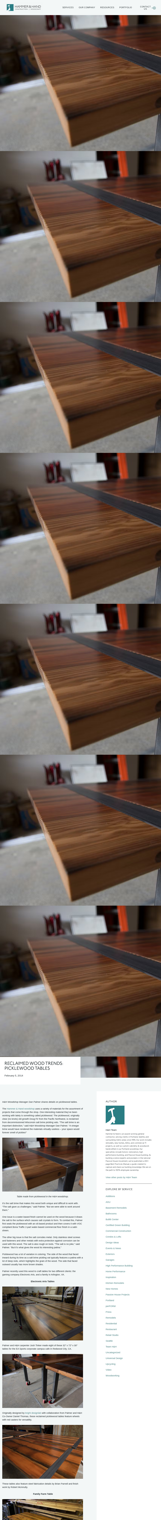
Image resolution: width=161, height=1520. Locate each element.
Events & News (113, 1248)
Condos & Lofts (113, 1237)
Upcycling (110, 1364)
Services (68, 7)
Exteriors (110, 1254)
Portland (110, 1300)
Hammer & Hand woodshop (21, 1108)
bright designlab (33, 1413)
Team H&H (111, 1346)
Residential (111, 1323)
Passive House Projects (118, 1294)
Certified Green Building (118, 1225)
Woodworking (112, 1375)
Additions (110, 1196)
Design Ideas (112, 1242)
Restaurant (111, 1329)
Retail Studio (112, 1335)
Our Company (87, 7)
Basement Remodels (116, 1208)
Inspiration (111, 1277)
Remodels (111, 1318)
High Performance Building (119, 1265)
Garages (110, 1260)
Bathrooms (111, 1213)
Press (108, 1312)
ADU (108, 1202)
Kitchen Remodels (115, 1283)
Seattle (109, 1341)
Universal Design (114, 1358)
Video (108, 1370)
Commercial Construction (118, 1231)
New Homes (112, 1289)
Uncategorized (113, 1352)
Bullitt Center (112, 1219)
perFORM (111, 1306)
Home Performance (115, 1271)
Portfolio (125, 7)
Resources (107, 7)
